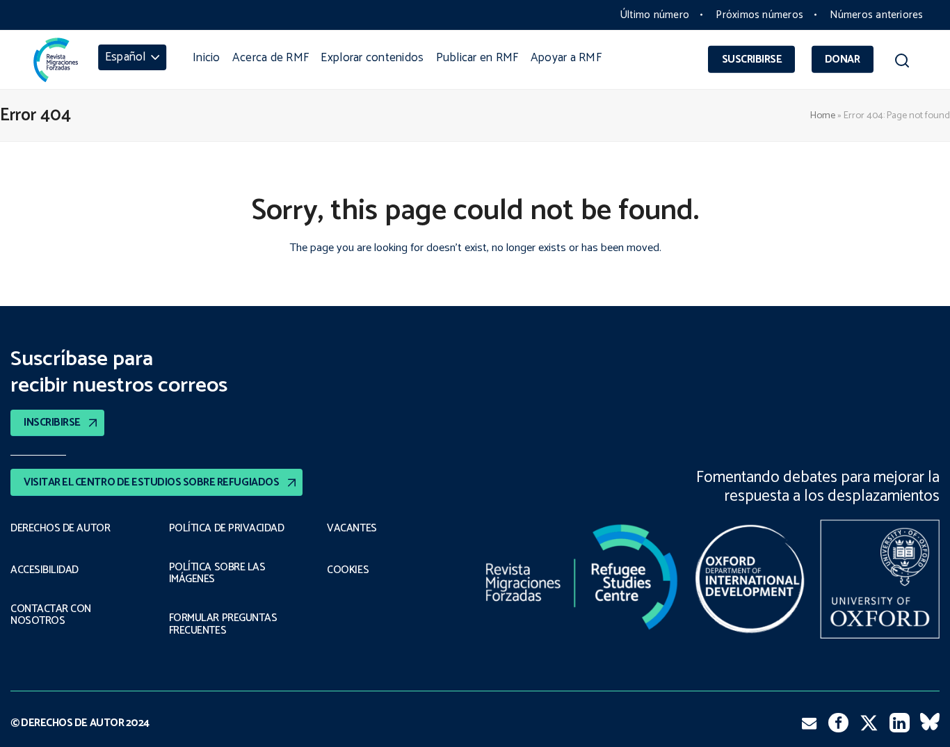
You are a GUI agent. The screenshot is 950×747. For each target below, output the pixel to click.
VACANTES (351, 528)
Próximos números (759, 15)
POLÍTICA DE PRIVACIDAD (226, 528)
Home (822, 115)
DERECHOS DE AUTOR (60, 528)
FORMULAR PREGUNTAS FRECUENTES (223, 624)
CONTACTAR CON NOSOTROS (50, 615)
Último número (654, 15)
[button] (902, 63)
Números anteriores (876, 15)
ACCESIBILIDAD (44, 570)
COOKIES (348, 570)
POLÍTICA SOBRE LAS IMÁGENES (217, 573)
